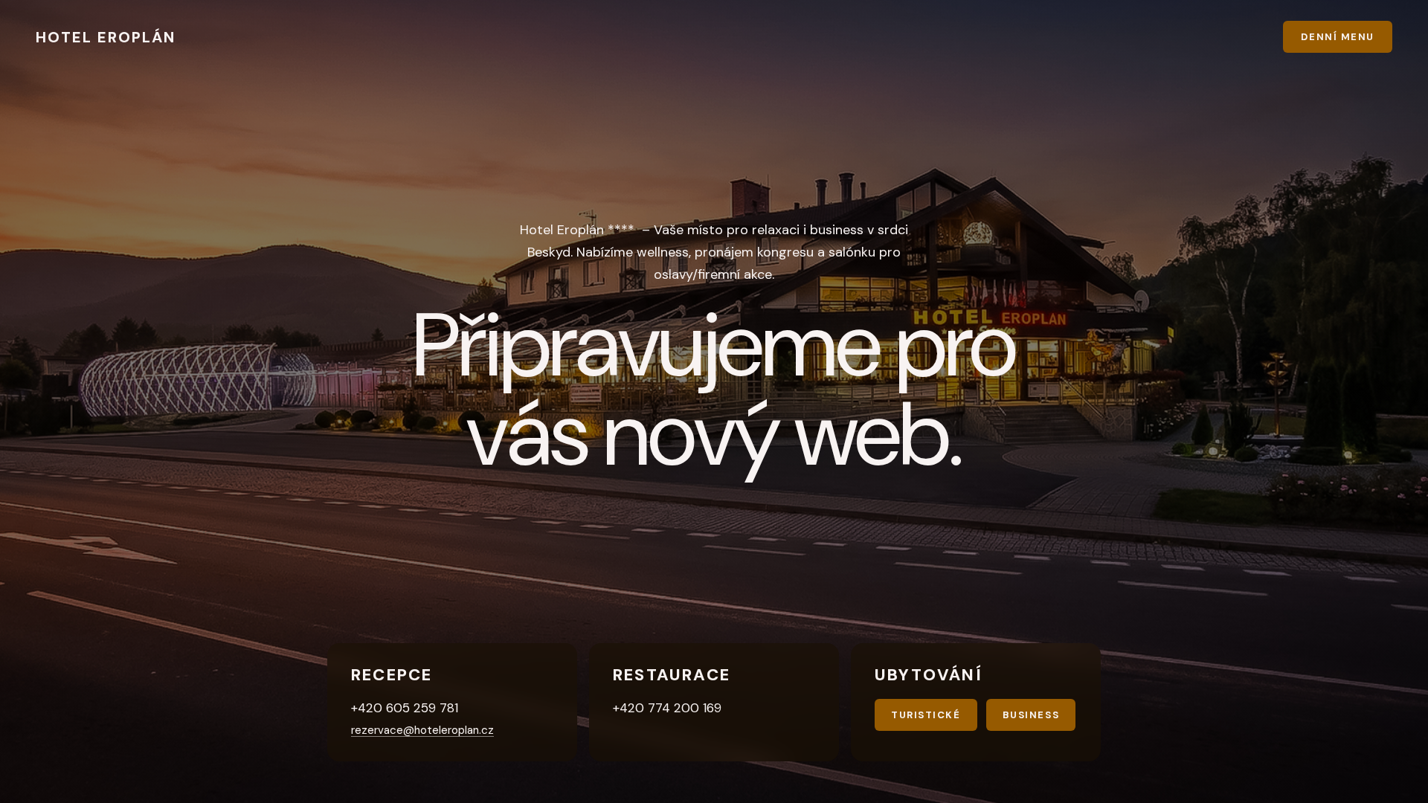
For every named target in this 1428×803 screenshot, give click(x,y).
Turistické (926, 715)
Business (1031, 715)
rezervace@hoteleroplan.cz (422, 730)
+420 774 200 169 (667, 708)
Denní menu (1337, 36)
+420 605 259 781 (404, 708)
